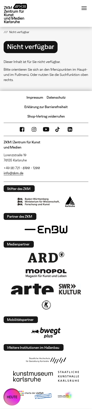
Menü (84, 8)
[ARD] (46, 257)
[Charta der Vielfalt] (35, 395)
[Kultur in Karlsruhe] (46, 305)
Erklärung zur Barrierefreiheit (46, 107)
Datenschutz (56, 97)
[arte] (32, 289)
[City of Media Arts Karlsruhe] (65, 395)
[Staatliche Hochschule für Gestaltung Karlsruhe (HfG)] (46, 360)
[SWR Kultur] (70, 289)
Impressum (35, 97)
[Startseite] (19, 13)
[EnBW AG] (46, 229)
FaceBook (22, 129)
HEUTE (12, 397)
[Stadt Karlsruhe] (70, 201)
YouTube (46, 129)
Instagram (34, 129)
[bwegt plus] (46, 332)
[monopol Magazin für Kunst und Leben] (46, 273)
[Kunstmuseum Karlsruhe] (33, 376)
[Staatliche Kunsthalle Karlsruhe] (68, 376)
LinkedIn (70, 129)
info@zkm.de (13, 173)
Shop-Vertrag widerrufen (46, 116)
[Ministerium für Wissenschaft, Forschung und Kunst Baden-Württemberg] (38, 202)
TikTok (58, 129)
